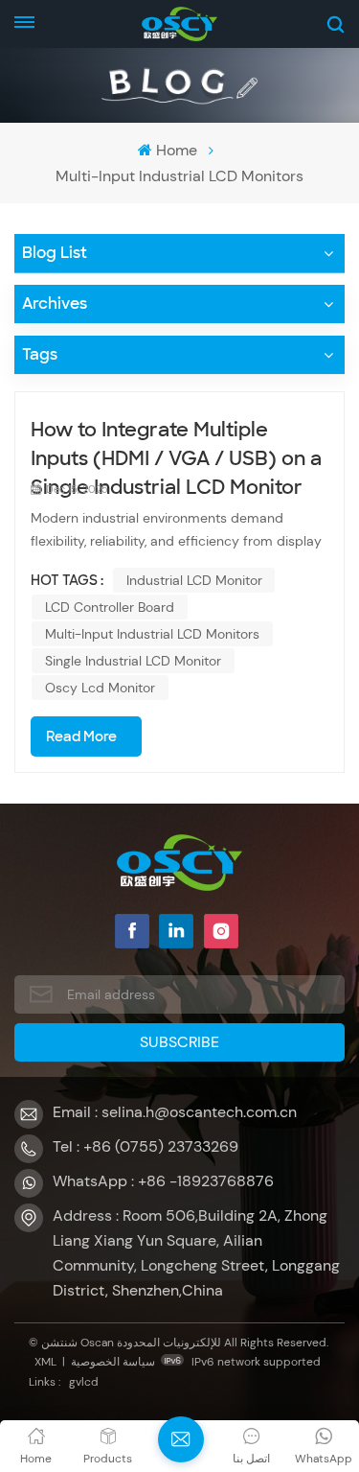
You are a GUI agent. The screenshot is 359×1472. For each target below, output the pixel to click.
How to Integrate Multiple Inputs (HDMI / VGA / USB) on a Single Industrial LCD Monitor (176, 445)
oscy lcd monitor (100, 687)
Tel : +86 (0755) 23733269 (145, 1146)
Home (176, 150)
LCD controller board (109, 607)
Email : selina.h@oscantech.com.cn (175, 1112)
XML (45, 1361)
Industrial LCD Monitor (194, 580)
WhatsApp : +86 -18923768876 (163, 1181)
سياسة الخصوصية (113, 1361)
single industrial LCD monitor (133, 660)
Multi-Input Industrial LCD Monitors (152, 634)
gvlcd (84, 1382)
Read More (81, 736)
